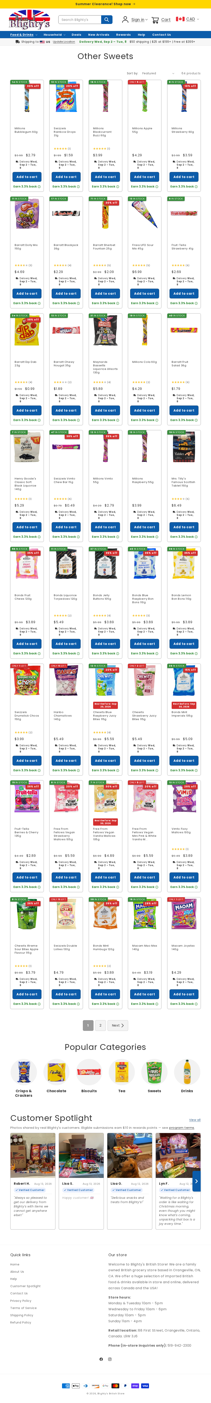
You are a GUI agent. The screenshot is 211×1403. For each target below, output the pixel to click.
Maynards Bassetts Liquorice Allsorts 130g (105, 367)
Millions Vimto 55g (103, 480)
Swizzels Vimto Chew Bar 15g (64, 480)
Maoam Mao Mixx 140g (144, 947)
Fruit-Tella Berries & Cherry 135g (27, 832)
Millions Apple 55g (142, 130)
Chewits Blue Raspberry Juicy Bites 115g (104, 716)
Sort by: (132, 73)
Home (14, 1264)
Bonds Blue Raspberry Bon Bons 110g (143, 599)
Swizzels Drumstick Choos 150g (27, 716)
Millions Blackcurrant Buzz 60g (102, 132)
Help (13, 1279)
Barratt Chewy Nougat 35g (64, 363)
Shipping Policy (21, 1315)
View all (195, 1120)
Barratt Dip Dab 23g (26, 363)
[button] (161, 19)
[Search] (107, 19)
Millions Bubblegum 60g (26, 130)
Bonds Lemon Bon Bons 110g (181, 597)
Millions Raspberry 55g (143, 480)
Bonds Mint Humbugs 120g (103, 947)
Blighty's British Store (110, 1393)
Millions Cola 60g (144, 362)
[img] (60, 149)
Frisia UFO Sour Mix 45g (143, 247)
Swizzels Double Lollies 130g (65, 947)
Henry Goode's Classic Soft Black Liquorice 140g (25, 484)
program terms (181, 1127)
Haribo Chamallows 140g (63, 716)
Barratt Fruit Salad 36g (180, 363)
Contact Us (19, 1293)
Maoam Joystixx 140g (183, 947)
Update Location (64, 42)
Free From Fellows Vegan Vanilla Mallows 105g (104, 834)
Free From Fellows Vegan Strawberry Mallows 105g (64, 834)
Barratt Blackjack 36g (66, 247)
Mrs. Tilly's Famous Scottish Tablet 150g (183, 482)
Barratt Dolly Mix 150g (26, 247)
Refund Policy (20, 1322)
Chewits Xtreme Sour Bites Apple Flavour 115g (27, 949)
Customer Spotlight (25, 1286)
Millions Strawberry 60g (183, 130)
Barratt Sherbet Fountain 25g (104, 247)
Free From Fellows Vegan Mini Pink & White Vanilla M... (144, 834)
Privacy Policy (20, 1301)
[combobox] (85, 19)
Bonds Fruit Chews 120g (23, 597)
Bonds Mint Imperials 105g (182, 714)
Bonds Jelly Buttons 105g (102, 597)
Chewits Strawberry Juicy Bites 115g (144, 716)
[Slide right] (196, 1181)
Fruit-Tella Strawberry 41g (182, 247)
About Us (17, 1272)
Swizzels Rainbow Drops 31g (65, 132)
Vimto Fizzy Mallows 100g (181, 830)
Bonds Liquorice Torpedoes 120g (65, 597)
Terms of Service (23, 1308)
